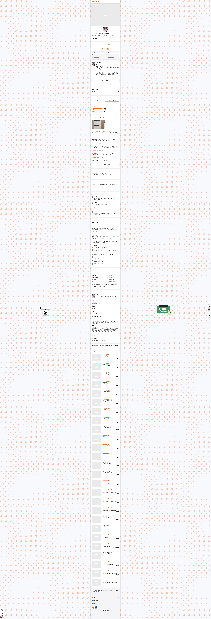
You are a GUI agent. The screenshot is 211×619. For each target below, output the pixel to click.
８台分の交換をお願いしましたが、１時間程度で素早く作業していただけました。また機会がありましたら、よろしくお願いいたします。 (105, 154)
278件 (105, 108)
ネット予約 (96, 196)
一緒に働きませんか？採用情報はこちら (2, 612)
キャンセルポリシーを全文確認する (98, 286)
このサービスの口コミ (112, 100)
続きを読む (117, 133)
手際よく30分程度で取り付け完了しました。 (99, 160)
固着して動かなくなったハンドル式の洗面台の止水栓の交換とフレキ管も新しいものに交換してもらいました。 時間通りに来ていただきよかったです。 (105, 147)
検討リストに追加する (105, 80)
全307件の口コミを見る (105, 164)
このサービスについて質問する (101, 76)
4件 (104, 114)
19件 (105, 109)
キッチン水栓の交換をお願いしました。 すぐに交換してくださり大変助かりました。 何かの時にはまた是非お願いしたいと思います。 (105, 140)
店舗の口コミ (98, 100)
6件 (104, 111)
